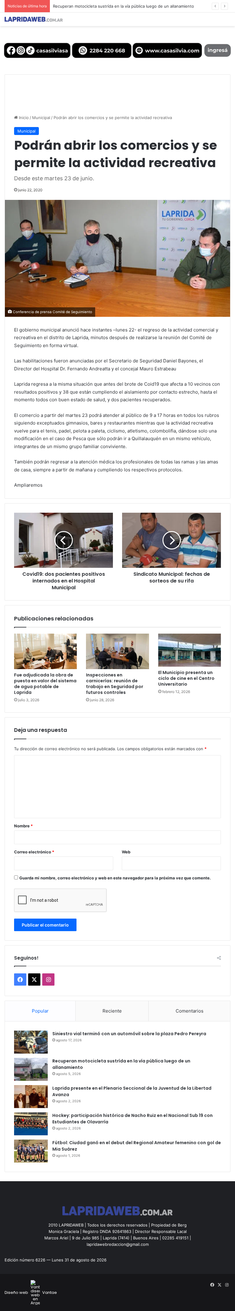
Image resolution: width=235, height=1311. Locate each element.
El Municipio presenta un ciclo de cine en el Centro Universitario (186, 678)
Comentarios (189, 1011)
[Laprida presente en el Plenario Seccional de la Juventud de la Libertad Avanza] (31, 1096)
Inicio (23, 117)
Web (126, 851)
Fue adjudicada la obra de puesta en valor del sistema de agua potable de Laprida (45, 683)
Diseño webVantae (31, 1292)
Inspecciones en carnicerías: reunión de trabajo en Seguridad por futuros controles (114, 683)
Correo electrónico (34, 851)
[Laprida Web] (34, 19)
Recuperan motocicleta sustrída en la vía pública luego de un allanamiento (123, 6)
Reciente (112, 1011)
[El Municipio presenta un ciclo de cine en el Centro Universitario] (189, 650)
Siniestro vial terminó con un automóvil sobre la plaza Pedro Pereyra (129, 1034)
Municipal (41, 117)
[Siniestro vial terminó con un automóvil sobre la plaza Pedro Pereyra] (31, 1042)
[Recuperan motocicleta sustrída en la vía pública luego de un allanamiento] (31, 1069)
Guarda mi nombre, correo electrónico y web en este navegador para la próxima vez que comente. (115, 877)
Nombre (23, 825)
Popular (40, 1011)
